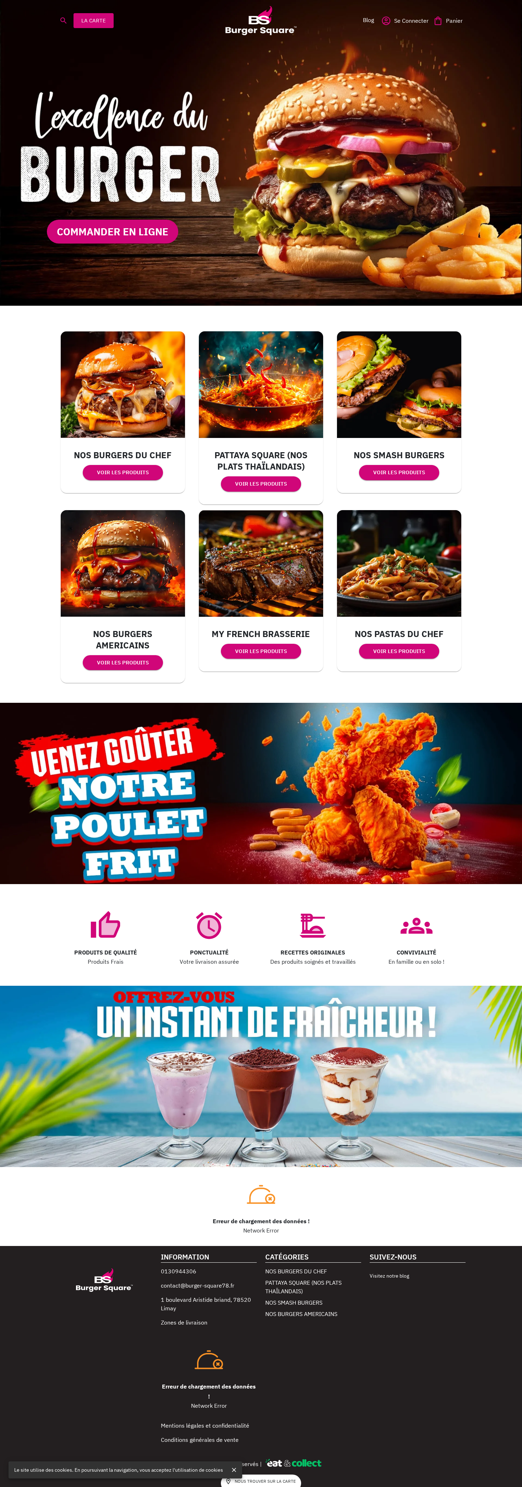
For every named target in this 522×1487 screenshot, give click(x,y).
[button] (368, 20)
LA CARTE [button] (93, 20)
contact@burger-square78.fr (197, 1285)
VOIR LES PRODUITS (123, 472)
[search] (63, 20)
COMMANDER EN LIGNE (112, 231)
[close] (234, 1470)
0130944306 (178, 1271)
